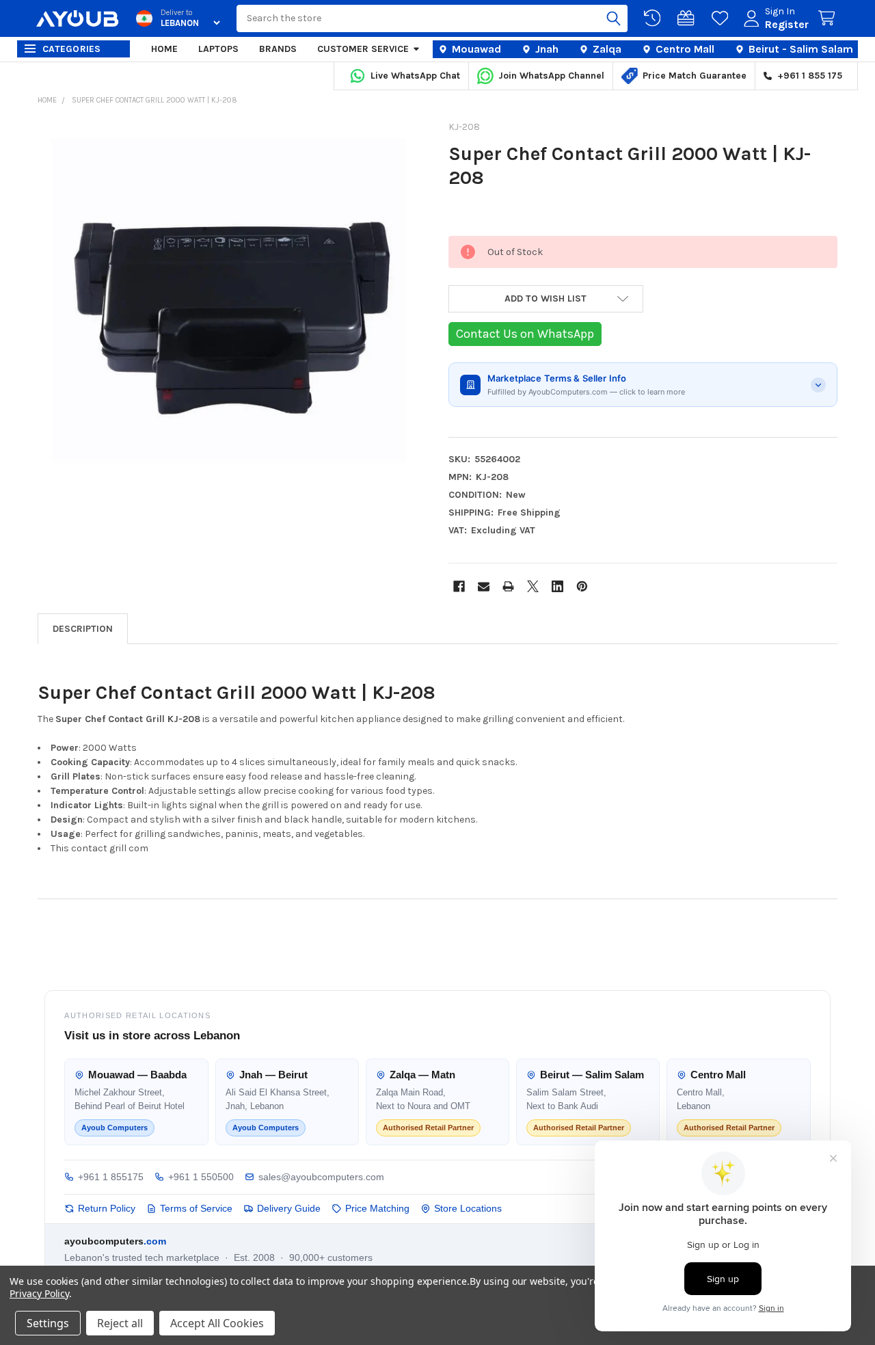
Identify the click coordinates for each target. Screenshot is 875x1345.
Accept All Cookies (217, 1323)
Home (164, 49)
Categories (71, 49)
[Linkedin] (557, 586)
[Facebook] (459, 586)
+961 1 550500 (201, 1176)
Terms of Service (196, 1208)
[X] (532, 586)
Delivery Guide (289, 1208)
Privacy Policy (39, 1293)
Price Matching (377, 1208)
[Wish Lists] (723, 18)
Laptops (218, 49)
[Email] (483, 586)
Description (83, 629)
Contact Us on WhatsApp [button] (525, 333)
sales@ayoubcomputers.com (321, 1176)
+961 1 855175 (111, 1176)
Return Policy (106, 1208)
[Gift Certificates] (688, 18)
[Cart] (829, 18)
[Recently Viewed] (655, 18)
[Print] (508, 586)
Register (787, 24)
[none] (232, 318)
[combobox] (432, 18)
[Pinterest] (582, 586)
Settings (48, 1323)
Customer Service (363, 49)
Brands (278, 49)
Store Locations (468, 1208)
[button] (545, 298)
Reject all (120, 1323)
